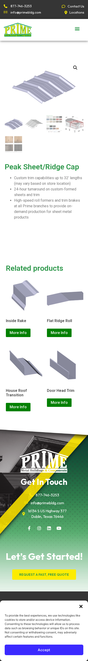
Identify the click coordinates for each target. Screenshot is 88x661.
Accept (44, 650)
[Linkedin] (49, 528)
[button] (81, 606)
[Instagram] (39, 528)
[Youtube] (59, 528)
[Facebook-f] (29, 528)
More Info (18, 332)
